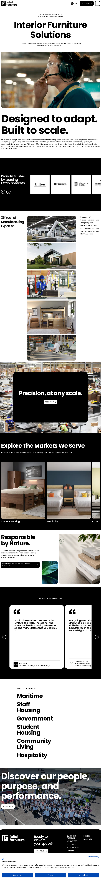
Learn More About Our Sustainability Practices (16, 565)
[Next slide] (8, 192)
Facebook (88, 839)
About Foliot (49, 402)
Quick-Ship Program (71, 837)
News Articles (73, 847)
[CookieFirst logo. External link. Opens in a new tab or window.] (3, 859)
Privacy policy (93, 857)
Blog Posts (72, 844)
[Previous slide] (3, 192)
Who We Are (7, 806)
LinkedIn (87, 836)
